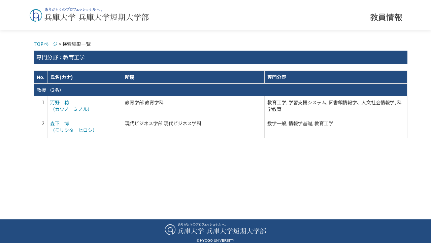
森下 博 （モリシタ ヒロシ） (73, 126)
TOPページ (46, 43)
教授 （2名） (50, 89)
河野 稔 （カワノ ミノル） (71, 105)
